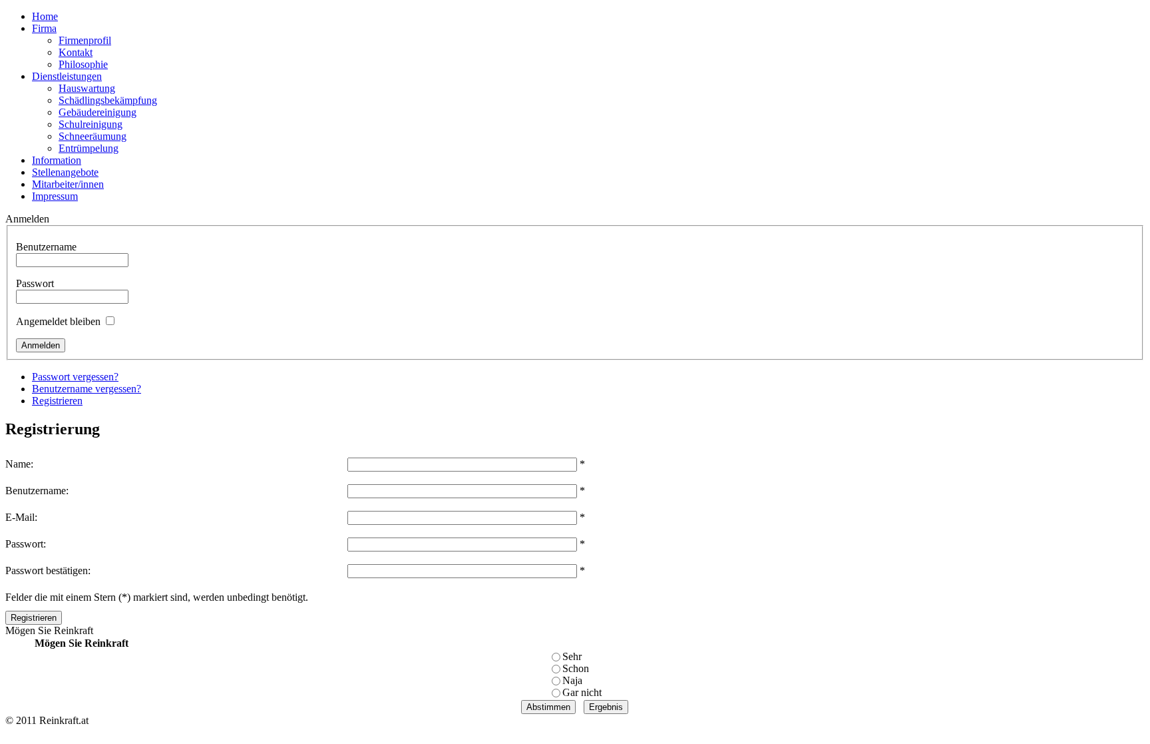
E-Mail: (21, 517)
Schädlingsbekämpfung (108, 100)
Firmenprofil (85, 40)
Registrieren (57, 400)
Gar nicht (582, 692)
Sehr (572, 656)
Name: (19, 464)
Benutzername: (37, 490)
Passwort (35, 283)
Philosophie (83, 64)
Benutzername (46, 246)
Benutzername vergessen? (86, 388)
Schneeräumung (92, 136)
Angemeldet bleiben (58, 321)
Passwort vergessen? (75, 376)
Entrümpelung (88, 148)
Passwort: (25, 544)
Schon (575, 668)
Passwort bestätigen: (48, 570)
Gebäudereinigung (97, 112)
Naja (572, 680)
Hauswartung (87, 88)
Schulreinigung (90, 124)
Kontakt (76, 52)
